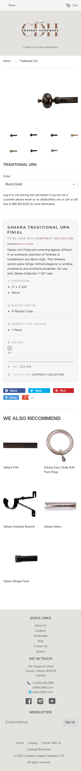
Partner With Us (51, 743)
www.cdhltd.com (43, 692)
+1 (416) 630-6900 (42, 683)
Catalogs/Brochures (39, 749)
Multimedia (40, 635)
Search (40, 651)
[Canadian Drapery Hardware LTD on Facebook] (28, 702)
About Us (40, 625)
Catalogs (40, 630)
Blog (40, 641)
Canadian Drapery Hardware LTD (44, 755)
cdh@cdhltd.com (50, 199)
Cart (75, 5)
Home (7, 61)
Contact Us (40, 646)
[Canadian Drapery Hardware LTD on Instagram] (40, 702)
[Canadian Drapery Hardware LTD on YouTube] (52, 702)
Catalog (32, 743)
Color (7, 176)
